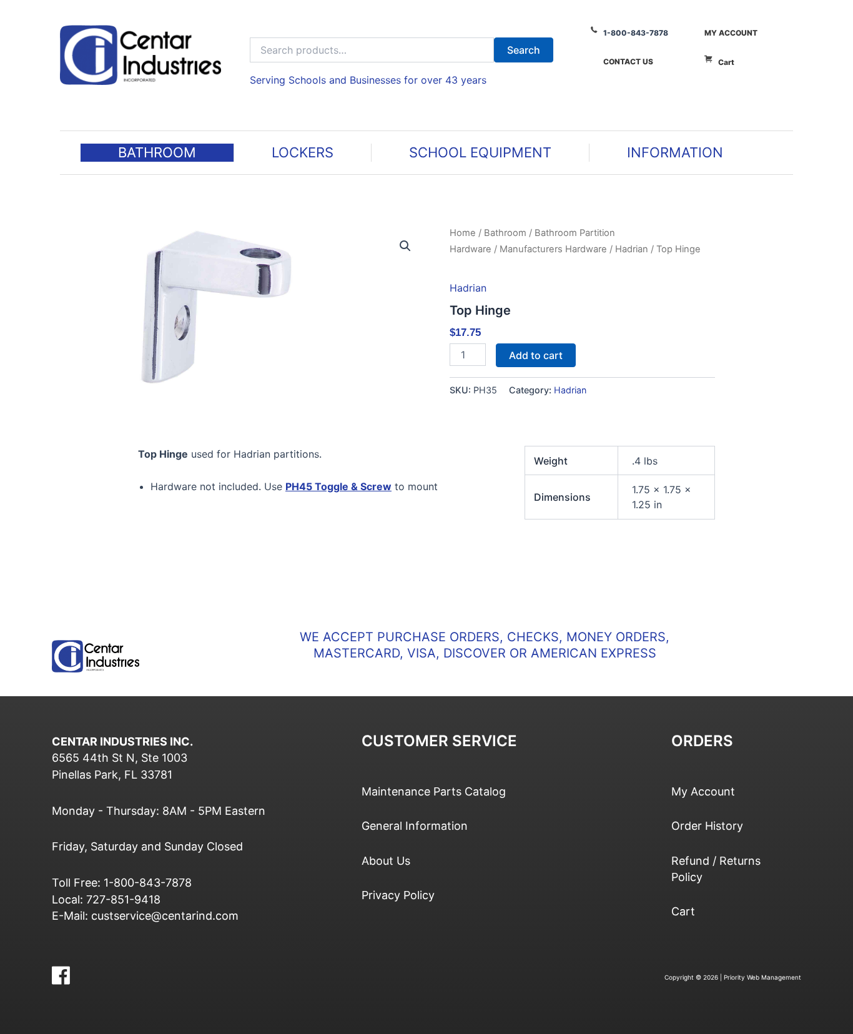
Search (523, 50)
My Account (730, 32)
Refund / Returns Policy (716, 869)
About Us (386, 860)
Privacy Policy (398, 895)
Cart (726, 62)
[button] (405, 246)
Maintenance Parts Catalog (434, 791)
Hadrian (631, 249)
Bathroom (505, 233)
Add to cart (536, 355)
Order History (707, 825)
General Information (415, 825)
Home (463, 233)
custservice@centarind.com (165, 915)
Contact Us (628, 61)
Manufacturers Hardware (553, 249)
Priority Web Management (762, 977)
